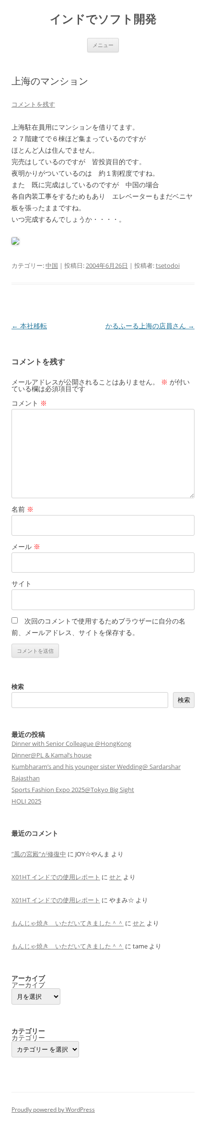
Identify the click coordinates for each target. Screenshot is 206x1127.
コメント (29, 403)
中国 (52, 265)
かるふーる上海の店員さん (150, 325)
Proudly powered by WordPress (53, 1109)
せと (115, 877)
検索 (17, 686)
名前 (22, 509)
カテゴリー (28, 1037)
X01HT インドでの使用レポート (55, 877)
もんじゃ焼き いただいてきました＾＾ (67, 923)
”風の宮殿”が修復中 (38, 854)
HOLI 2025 (26, 801)
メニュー (103, 44)
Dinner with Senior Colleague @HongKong (71, 743)
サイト (21, 583)
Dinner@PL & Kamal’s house (51, 755)
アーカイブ (28, 985)
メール (25, 546)
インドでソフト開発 (103, 19)
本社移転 (29, 325)
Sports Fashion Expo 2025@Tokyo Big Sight (72, 789)
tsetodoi (168, 265)
